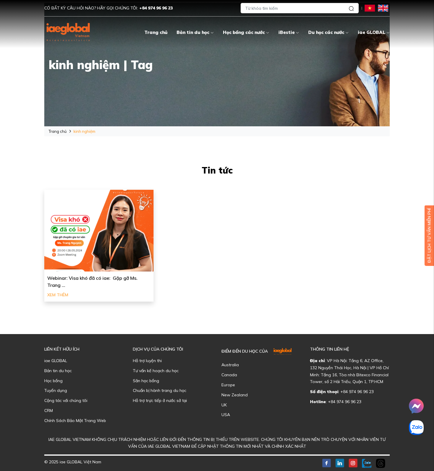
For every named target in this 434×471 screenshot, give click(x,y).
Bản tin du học (193, 32)
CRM (48, 410)
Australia (230, 364)
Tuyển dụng (55, 390)
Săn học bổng (146, 380)
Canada (229, 374)
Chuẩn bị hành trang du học (159, 390)
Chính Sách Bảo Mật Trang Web (75, 420)
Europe (228, 384)
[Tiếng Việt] (370, 8)
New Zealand (234, 395)
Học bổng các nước (244, 32)
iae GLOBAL (371, 32)
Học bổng (53, 380)
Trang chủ (155, 32)
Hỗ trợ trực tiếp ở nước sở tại (160, 400)
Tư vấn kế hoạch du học (156, 370)
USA (225, 414)
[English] (383, 8)
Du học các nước (326, 32)
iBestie (286, 32)
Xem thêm (57, 294)
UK (224, 405)
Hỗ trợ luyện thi (147, 360)
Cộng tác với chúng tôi (65, 400)
